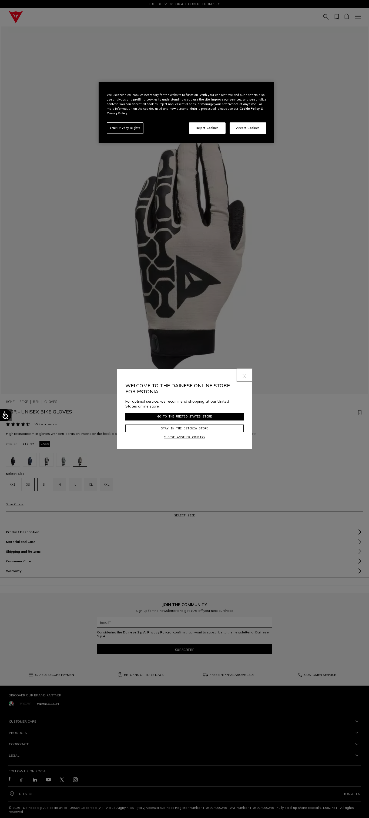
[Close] (244, 375)
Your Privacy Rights (125, 128)
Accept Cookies (248, 128)
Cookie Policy (250, 109)
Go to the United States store (184, 416)
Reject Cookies (207, 128)
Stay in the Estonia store (184, 428)
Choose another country (184, 437)
